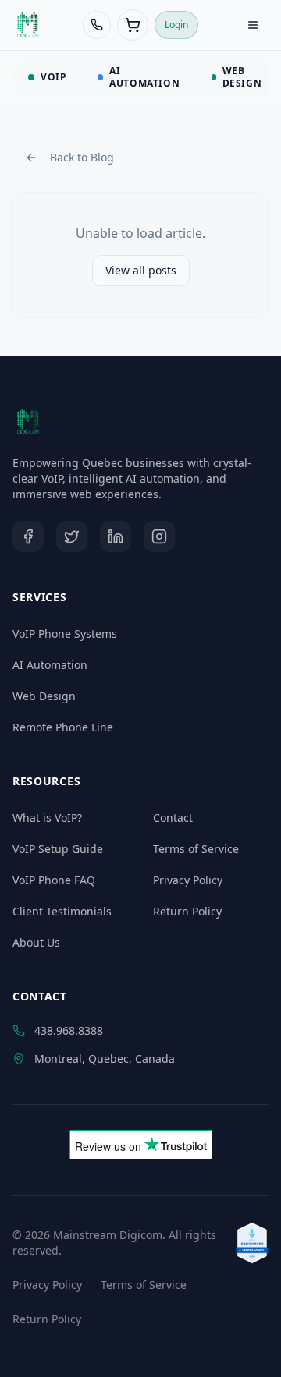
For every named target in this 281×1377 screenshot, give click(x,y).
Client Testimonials (62, 911)
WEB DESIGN (242, 77)
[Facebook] (28, 536)
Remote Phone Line (62, 727)
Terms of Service (196, 848)
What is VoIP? (47, 817)
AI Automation (49, 664)
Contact (173, 817)
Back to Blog (82, 157)
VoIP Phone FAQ (53, 880)
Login (176, 24)
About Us (36, 942)
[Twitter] (71, 536)
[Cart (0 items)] (132, 25)
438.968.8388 (68, 1030)
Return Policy (187, 911)
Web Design (44, 695)
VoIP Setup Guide (57, 848)
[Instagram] (159, 536)
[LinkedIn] (115, 536)
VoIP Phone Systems (64, 633)
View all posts (140, 270)
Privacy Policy (187, 880)
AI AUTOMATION (144, 77)
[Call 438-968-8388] (97, 25)
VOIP (53, 76)
